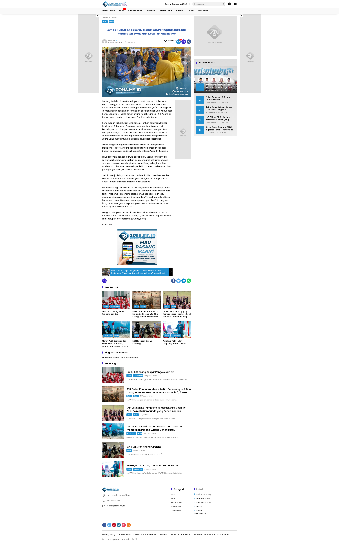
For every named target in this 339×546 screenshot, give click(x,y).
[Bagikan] (189, 41)
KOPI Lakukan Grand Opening (142, 342)
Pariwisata (108, 336)
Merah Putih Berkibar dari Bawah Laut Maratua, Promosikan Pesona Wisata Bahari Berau (115, 344)
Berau (105, 22)
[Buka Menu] (235, 4)
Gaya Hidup (115, 306)
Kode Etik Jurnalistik (180, 534)
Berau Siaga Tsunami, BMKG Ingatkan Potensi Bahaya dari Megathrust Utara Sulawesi (220, 128)
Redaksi (111, 40)
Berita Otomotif (204, 502)
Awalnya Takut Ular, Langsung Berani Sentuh (174, 342)
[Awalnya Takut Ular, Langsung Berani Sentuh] (177, 329)
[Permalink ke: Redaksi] (105, 41)
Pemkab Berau (177, 502)
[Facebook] (173, 280)
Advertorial (176, 506)
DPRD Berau (176, 510)
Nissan (199, 506)
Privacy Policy (108, 534)
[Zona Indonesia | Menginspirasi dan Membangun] (115, 4)
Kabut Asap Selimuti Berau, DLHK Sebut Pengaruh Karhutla (219, 108)
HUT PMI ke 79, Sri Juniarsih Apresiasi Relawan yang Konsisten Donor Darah (218, 118)
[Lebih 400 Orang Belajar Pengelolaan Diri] (116, 300)
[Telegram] (183, 280)
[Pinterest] (114, 525)
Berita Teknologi (204, 494)
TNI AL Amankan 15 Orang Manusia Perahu (218, 98)
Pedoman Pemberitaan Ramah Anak (211, 534)
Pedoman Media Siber (145, 534)
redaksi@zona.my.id (116, 505)
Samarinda (175, 336)
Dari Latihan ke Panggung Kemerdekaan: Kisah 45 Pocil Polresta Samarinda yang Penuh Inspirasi (177, 314)
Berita (111, 22)
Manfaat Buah (203, 498)
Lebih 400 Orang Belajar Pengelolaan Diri (113, 312)
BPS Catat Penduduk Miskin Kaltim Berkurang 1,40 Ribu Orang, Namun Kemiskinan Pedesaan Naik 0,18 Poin (145, 314)
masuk (116, 357)
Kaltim (143, 306)
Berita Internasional (200, 512)
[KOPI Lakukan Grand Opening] (146, 329)
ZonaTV (171, 40)
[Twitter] (178, 280)
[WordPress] (119, 525)
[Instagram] (124, 525)
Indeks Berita (125, 534)
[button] (222, 4)
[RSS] (129, 525)
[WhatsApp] (189, 280)
